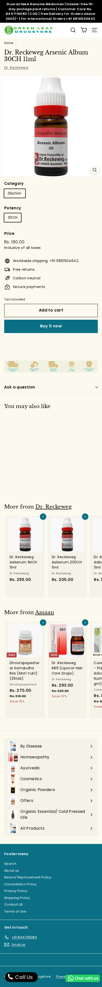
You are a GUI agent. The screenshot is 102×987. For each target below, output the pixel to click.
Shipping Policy (17, 897)
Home (8, 43)
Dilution (15, 193)
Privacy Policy (15, 891)
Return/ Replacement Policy (27, 877)
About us (11, 870)
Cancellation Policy (20, 884)
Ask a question (19, 387)
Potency (12, 208)
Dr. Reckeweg (16, 67)
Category (14, 183)
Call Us (23, 977)
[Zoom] (94, 169)
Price (9, 233)
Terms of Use (15, 911)
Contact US (13, 904)
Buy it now (51, 326)
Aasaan (44, 612)
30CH (12, 217)
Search (10, 863)
